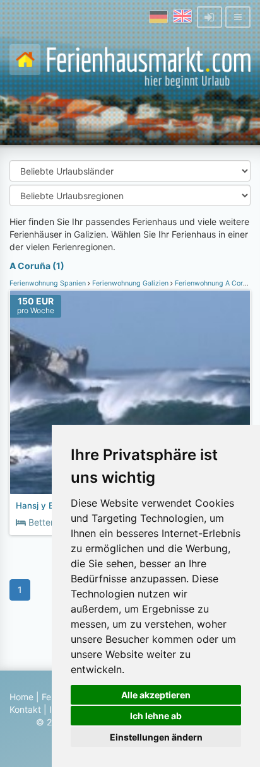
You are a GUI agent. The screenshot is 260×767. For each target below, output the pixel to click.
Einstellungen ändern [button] (156, 737)
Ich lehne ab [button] (156, 715)
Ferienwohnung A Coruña (214, 283)
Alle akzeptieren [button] (156, 694)
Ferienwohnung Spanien (48, 283)
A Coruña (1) (36, 265)
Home (21, 696)
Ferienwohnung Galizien (130, 283)
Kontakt (25, 709)
